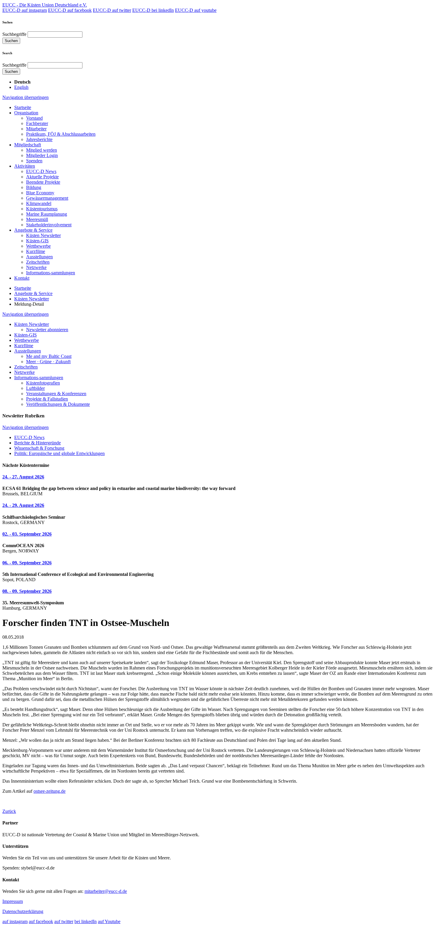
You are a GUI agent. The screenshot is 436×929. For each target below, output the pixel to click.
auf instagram (15, 921)
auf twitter (63, 921)
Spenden (34, 160)
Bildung (33, 187)
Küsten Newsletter (43, 235)
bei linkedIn (85, 921)
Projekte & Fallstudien (47, 398)
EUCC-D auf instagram (24, 10)
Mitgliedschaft (27, 144)
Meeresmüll (37, 219)
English (21, 87)
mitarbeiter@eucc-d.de (106, 891)
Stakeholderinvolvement (48, 224)
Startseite (22, 107)
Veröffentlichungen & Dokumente (58, 404)
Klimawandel (38, 203)
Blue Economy (40, 192)
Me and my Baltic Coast (48, 356)
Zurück (9, 811)
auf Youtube (109, 921)
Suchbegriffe (14, 34)
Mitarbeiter (36, 128)
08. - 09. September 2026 (27, 591)
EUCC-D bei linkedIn (153, 10)
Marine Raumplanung (46, 214)
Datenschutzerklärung (22, 911)
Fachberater (37, 123)
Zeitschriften (38, 262)
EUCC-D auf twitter (112, 10)
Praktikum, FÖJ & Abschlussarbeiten (61, 134)
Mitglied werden (41, 150)
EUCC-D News (41, 171)
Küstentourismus (42, 208)
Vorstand (34, 118)
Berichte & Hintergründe (37, 442)
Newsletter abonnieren (47, 329)
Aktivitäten (24, 166)
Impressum (12, 901)
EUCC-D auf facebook (70, 10)
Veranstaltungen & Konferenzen (56, 393)
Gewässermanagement (47, 198)
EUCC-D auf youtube (196, 10)
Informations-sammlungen (50, 272)
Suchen (11, 41)
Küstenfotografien (43, 382)
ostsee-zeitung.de (50, 791)
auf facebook (41, 921)
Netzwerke (36, 267)
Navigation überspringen (25, 97)
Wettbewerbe (38, 246)
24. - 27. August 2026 (23, 476)
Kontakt (21, 278)
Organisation (26, 112)
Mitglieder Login (42, 155)
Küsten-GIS (37, 240)
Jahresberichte (39, 139)
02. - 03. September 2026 (27, 533)
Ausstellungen (39, 256)
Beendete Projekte (43, 182)
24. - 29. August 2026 (23, 505)
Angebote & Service (33, 230)
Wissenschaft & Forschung (39, 448)
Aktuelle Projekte (42, 176)
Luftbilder (35, 388)
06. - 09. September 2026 (27, 562)
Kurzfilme (35, 251)
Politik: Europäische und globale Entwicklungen (59, 453)
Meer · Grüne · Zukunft (48, 361)
